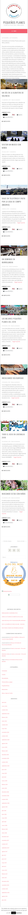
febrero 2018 (5, 829)
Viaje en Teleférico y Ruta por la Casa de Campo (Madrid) (13, 201)
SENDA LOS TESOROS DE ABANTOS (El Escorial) (12, 616)
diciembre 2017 (5, 836)
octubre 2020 (5, 736)
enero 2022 (4, 721)
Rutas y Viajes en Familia (7, 693)
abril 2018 (4, 821)
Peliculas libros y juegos (7, 682)
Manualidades (5, 678)
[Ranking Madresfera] (7, 591)
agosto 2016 (4, 896)
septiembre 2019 (5, 766)
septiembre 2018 (5, 803)
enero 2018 (4, 833)
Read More (19, 913)
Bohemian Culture (6, 654)
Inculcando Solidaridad (13, 378)
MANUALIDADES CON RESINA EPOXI (10, 613)
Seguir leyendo (21, 222)
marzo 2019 (4, 780)
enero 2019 (4, 788)
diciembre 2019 (5, 754)
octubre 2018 (5, 799)
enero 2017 (4, 877)
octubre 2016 (5, 889)
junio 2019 (4, 769)
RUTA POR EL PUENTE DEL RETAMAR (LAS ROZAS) (12, 628)
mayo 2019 (4, 773)
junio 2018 (4, 814)
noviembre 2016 (5, 885)
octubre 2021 (5, 724)
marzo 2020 (4, 747)
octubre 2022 (5, 710)
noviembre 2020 (5, 732)
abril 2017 (4, 866)
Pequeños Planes (14, 22)
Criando (3, 674)
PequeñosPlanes (5, 685)
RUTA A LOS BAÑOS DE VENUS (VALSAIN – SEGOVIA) (13, 624)
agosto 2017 (4, 851)
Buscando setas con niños (14, 493)
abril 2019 (4, 777)
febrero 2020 (5, 751)
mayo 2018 (4, 818)
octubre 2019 (5, 762)
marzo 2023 (4, 706)
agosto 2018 (4, 807)
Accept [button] (13, 913)
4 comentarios (13, 208)
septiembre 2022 (5, 713)
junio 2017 (4, 859)
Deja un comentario (16, 99)
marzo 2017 (4, 870)
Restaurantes (5, 689)
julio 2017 (4, 855)
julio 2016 (4, 900)
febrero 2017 (5, 874)
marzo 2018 (4, 825)
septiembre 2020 (5, 739)
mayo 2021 (4, 728)
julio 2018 (4, 810)
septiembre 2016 (5, 892)
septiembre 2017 (5, 847)
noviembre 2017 (5, 840)
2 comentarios (12, 151)
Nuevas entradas (21, 541)
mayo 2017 (4, 862)
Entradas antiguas (7, 541)
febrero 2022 (5, 717)
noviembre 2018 (5, 795)
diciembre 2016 (5, 881)
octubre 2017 (5, 844)
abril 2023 (4, 702)
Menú (15, 31)
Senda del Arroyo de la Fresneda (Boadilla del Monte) (13, 620)
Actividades (4, 670)
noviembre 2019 (5, 758)
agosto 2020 (4, 743)
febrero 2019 (5, 784)
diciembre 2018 (5, 792)
